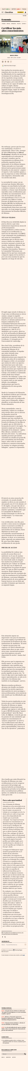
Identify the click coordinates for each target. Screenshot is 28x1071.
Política (19, 23)
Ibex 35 (3, 9)
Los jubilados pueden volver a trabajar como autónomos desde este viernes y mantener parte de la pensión (14, 1042)
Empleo (8, 23)
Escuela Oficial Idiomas (11, 944)
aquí (24, 955)
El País (24, 15)
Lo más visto (5, 1037)
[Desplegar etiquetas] (25, 945)
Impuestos (13, 23)
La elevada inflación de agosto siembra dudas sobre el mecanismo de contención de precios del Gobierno (14, 1029)
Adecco (3, 944)
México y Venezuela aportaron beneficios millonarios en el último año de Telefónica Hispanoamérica (13, 1018)
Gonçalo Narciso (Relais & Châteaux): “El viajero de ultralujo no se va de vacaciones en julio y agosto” (14, 1012)
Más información (5, 951)
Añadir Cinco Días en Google (10, 65)
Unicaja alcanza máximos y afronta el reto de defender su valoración (13, 1023)
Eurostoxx (8, 1057)
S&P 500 (14, 9)
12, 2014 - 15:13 (16, 57)
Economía (6, 20)
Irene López (14, 55)
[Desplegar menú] (3, 12)
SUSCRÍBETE (20, 12)
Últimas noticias (6, 1008)
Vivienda (4, 23)
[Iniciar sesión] (25, 12)
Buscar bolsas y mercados (9, 1049)
